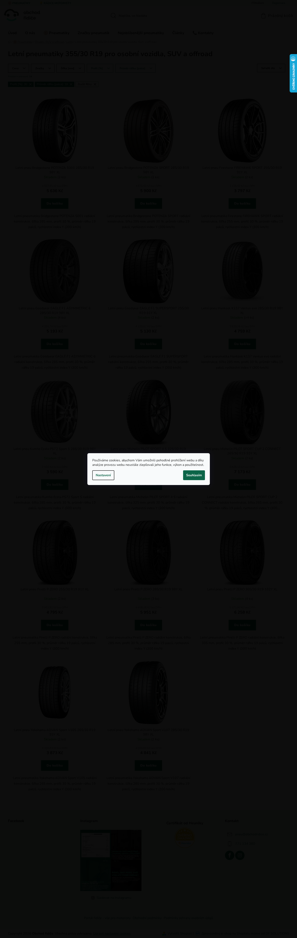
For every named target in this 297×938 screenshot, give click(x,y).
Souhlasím (194, 475)
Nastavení (103, 475)
